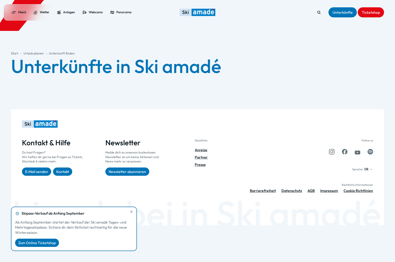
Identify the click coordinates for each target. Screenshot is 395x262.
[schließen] (131, 211)
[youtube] (357, 151)
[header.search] (319, 12)
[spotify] (370, 151)
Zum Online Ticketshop (37, 242)
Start (14, 53)
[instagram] (332, 151)
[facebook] (344, 151)
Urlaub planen (34, 53)
